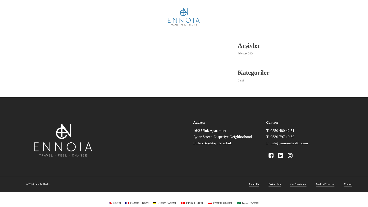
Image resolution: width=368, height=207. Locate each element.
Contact (348, 184)
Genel (241, 80)
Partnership (275, 184)
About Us (254, 184)
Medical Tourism (325, 184)
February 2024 (246, 53)
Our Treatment (298, 184)
